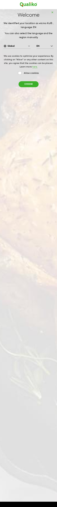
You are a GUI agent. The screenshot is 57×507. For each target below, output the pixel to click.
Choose (28, 84)
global (11, 46)
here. (35, 67)
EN (38, 46)
